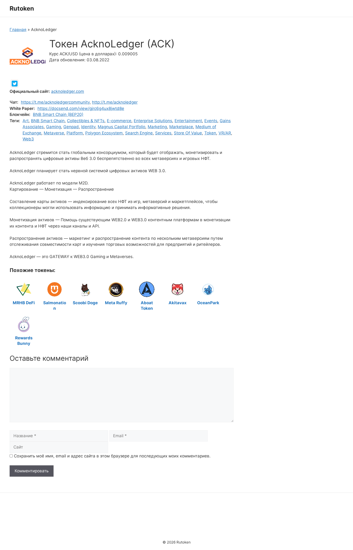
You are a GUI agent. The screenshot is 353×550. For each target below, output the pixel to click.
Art (26, 120)
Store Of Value (188, 133)
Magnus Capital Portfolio (121, 126)
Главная (18, 29)
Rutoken (22, 8)
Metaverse (54, 133)
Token (210, 133)
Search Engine (139, 133)
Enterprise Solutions (153, 120)
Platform (75, 133)
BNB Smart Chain (48, 120)
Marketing (157, 126)
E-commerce (119, 120)
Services (163, 133)
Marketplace (181, 126)
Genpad (71, 126)
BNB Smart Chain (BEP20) (58, 114)
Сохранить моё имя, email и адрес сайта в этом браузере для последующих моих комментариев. (112, 456)
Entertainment (188, 120)
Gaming (53, 126)
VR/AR (225, 133)
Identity (88, 126)
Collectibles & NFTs (85, 120)
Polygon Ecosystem (104, 133)
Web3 (28, 139)
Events (210, 120)
